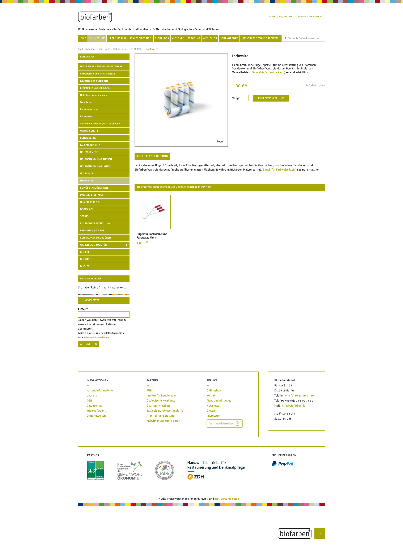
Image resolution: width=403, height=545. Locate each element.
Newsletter (213, 405)
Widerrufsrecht (96, 410)
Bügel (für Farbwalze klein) (268, 72)
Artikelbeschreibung (152, 156)
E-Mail (83, 309)
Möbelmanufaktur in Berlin (163, 420)
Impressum (213, 415)
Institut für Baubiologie (161, 395)
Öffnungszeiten (96, 415)
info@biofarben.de (293, 405)
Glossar (211, 410)
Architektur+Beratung (160, 415)
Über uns (92, 395)
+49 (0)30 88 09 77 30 (299, 395)
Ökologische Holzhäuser (162, 400)
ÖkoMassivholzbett (158, 405)
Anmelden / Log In (280, 16)
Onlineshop (119, 49)
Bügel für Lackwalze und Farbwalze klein (152, 236)
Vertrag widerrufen (221, 423)
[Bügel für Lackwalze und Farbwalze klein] (154, 212)
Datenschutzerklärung (97, 337)
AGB (89, 400)
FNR (149, 390)
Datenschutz (94, 405)
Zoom (220, 141)
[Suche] (285, 38)
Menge (236, 98)
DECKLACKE (136, 49)
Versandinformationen (100, 390)
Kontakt (211, 395)
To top (321, 530)
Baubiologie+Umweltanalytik (165, 410)
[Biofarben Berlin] (95, 17)
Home (106, 49)
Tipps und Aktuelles (219, 400)
